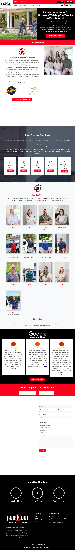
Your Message (42, 435)
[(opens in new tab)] (11, 90)
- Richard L (13, 368)
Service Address (43, 414)
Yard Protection (43, 423)
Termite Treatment (43, 432)
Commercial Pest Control (45, 425)
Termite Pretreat (43, 429)
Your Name (41, 404)
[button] (37, 471)
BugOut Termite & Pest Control (32, 91)
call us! (30, 78)
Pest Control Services (29, 5)
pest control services (47, 142)
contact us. (37, 153)
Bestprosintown (32, 87)
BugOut (41, 21)
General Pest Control (44, 422)
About (20, 5)
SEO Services (48, 547)
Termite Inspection (43, 430)
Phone (58, 409)
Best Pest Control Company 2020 (27, 81)
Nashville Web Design (40, 547)
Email (40, 409)
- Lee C (62, 374)
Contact (38, 5)
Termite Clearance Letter (45, 427)
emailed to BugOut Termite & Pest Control (41, 325)
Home (15, 5)
